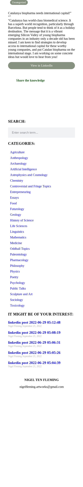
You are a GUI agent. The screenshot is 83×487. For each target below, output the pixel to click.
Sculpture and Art (21, 294)
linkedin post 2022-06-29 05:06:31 (34, 342)
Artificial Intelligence (23, 169)
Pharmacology (19, 260)
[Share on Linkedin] (41, 107)
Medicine (16, 243)
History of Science (22, 220)
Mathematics (18, 237)
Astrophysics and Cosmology (29, 175)
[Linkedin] (29, 401)
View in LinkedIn (42, 65)
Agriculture (17, 152)
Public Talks (18, 288)
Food (13, 203)
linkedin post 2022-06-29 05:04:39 (34, 363)
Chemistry (16, 180)
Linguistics (17, 231)
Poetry (14, 277)
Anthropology (19, 158)
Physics (15, 271)
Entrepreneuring (20, 192)
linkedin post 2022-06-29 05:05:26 (34, 353)
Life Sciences (18, 226)
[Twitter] (18, 401)
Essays (14, 197)
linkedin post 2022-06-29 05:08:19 (34, 332)
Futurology (17, 209)
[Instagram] (7, 401)
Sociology (16, 299)
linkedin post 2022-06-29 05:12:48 (34, 322)
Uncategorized (19, 2)
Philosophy (17, 265)
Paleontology (18, 254)
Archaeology (18, 163)
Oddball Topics (20, 248)
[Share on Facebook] (41, 91)
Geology (15, 214)
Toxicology (17, 305)
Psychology (17, 282)
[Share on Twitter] (41, 99)
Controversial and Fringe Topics (30, 186)
